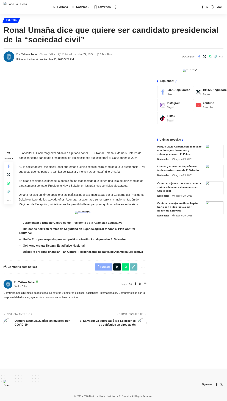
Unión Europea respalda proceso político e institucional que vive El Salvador (74, 239)
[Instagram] (145, 284)
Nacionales (163, 159)
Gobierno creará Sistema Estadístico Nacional (54, 245)
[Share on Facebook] (198, 57)
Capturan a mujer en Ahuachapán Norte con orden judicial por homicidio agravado (177, 207)
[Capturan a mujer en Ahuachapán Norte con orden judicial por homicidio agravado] (214, 208)
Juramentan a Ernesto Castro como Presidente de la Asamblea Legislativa (72, 222)
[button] (115, 7)
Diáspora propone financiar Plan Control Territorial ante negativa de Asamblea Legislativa (83, 251)
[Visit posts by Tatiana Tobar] (9, 56)
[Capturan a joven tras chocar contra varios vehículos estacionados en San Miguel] (214, 188)
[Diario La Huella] (26, 7)
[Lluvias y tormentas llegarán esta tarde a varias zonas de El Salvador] (214, 171)
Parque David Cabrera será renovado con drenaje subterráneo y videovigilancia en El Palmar (179, 150)
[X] (206, 7)
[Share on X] (204, 57)
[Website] (130, 284)
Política (11, 20)
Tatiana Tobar (29, 54)
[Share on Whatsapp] (209, 57)
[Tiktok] (174, 118)
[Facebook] (202, 7)
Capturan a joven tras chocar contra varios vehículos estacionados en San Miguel (179, 187)
